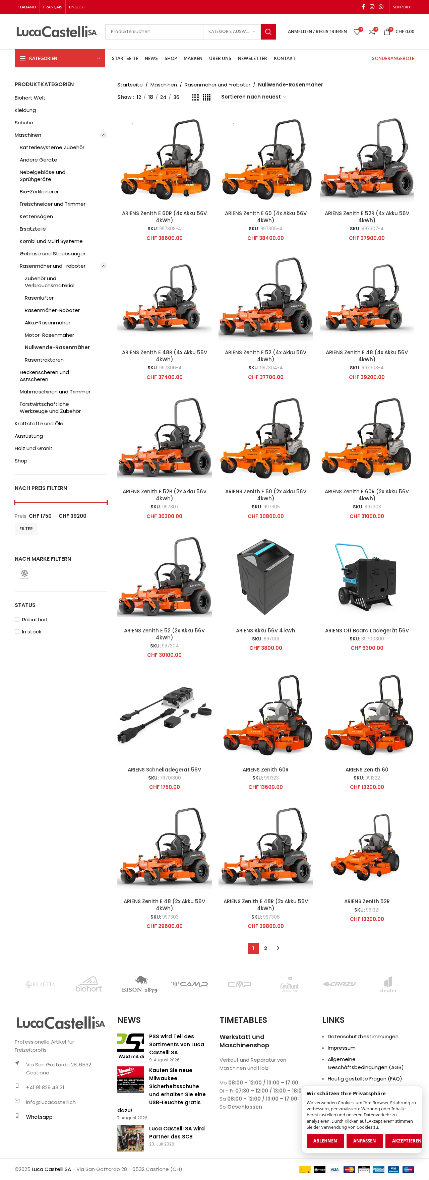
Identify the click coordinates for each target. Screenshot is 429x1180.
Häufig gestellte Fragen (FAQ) (365, 1078)
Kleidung (25, 110)
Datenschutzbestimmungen (363, 1036)
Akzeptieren (407, 1141)
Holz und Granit (34, 448)
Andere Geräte (38, 159)
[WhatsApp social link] (381, 7)
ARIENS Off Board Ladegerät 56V (367, 630)
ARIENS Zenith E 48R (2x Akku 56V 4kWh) (266, 905)
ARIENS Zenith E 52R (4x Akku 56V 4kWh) (367, 217)
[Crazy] (339, 984)
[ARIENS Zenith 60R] (266, 715)
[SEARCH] (268, 32)
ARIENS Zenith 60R (266, 769)
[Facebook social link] (363, 7)
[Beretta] (40, 984)
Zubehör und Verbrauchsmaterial (49, 282)
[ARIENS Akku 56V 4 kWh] (266, 577)
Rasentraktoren (44, 359)
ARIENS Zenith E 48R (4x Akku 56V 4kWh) (164, 356)
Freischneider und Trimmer (52, 203)
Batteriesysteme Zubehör (52, 147)
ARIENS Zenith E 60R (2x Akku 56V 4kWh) (367, 495)
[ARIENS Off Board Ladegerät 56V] (367, 577)
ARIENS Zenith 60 (367, 769)
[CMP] (239, 984)
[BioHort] (90, 984)
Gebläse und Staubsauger (52, 253)
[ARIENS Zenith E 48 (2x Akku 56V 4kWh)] (164, 847)
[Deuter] (389, 984)
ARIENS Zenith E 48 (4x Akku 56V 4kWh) (367, 356)
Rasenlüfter (39, 297)
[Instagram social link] (371, 7)
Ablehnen (325, 1141)
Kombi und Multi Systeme (51, 241)
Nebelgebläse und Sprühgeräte (42, 176)
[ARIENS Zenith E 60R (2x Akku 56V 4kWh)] (367, 437)
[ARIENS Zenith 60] (367, 715)
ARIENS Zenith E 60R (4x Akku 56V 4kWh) (164, 217)
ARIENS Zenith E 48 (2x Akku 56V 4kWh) (164, 905)
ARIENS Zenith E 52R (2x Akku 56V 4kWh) (164, 495)
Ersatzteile (33, 228)
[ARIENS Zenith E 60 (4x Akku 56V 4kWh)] (266, 159)
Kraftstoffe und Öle (39, 423)
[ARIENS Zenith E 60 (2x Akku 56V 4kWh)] (266, 437)
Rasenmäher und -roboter (52, 265)
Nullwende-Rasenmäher (57, 347)
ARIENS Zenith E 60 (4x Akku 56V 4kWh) (266, 217)
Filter (26, 529)
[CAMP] (189, 984)
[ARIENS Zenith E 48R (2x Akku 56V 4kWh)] (266, 847)
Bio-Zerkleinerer (39, 191)
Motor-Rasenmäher (49, 334)
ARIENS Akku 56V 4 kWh (265, 630)
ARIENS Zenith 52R (367, 901)
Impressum (342, 1047)
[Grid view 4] (206, 97)
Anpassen (364, 1141)
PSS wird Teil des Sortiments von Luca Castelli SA (176, 1044)
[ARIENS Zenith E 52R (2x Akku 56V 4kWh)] (164, 437)
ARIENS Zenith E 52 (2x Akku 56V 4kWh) (164, 634)
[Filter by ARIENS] (36, 574)
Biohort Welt (30, 97)
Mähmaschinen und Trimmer (55, 391)
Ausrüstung (29, 435)
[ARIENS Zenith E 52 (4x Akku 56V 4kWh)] (266, 298)
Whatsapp (39, 1116)
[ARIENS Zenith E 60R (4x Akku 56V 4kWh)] (164, 159)
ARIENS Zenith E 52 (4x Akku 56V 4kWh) (265, 356)
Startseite (130, 84)
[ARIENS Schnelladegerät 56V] (164, 715)
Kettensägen (36, 216)
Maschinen (28, 134)
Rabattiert (35, 619)
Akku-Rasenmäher (47, 322)
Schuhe (24, 122)
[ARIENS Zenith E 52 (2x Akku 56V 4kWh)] (164, 577)
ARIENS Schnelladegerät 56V (164, 769)
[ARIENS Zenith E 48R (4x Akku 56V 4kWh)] (164, 298)
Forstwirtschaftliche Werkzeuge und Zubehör (50, 407)
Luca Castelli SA (51, 1169)
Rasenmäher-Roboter (52, 310)
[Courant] (289, 984)
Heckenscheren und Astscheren (44, 376)
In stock (31, 631)
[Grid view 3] (195, 97)
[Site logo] (57, 31)
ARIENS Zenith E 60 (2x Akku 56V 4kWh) (265, 495)
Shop (21, 460)
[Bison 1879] (140, 984)
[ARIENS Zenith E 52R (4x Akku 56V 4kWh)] (367, 159)
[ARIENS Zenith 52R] (367, 847)
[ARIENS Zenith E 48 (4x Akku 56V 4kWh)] (367, 298)
